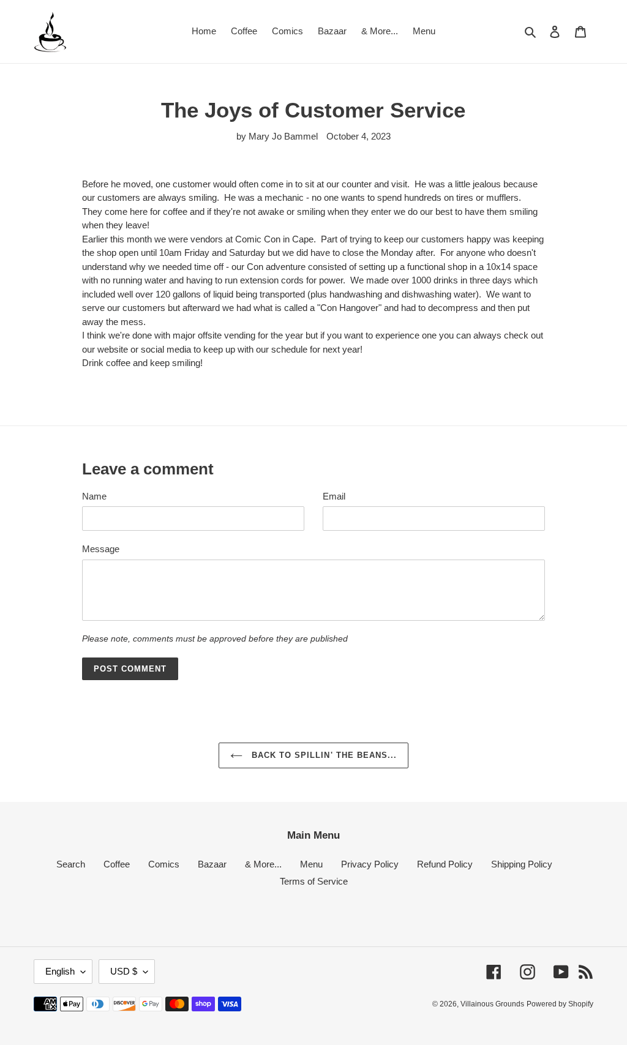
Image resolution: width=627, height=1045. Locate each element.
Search (70, 864)
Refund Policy (445, 864)
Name (94, 496)
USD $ (123, 971)
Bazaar (212, 864)
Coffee (116, 864)
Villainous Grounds (492, 1004)
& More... (263, 864)
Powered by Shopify (560, 1004)
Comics (163, 864)
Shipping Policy (521, 864)
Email (334, 496)
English (60, 971)
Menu (311, 864)
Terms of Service (314, 881)
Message (100, 549)
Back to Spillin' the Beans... (323, 755)
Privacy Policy (370, 864)
